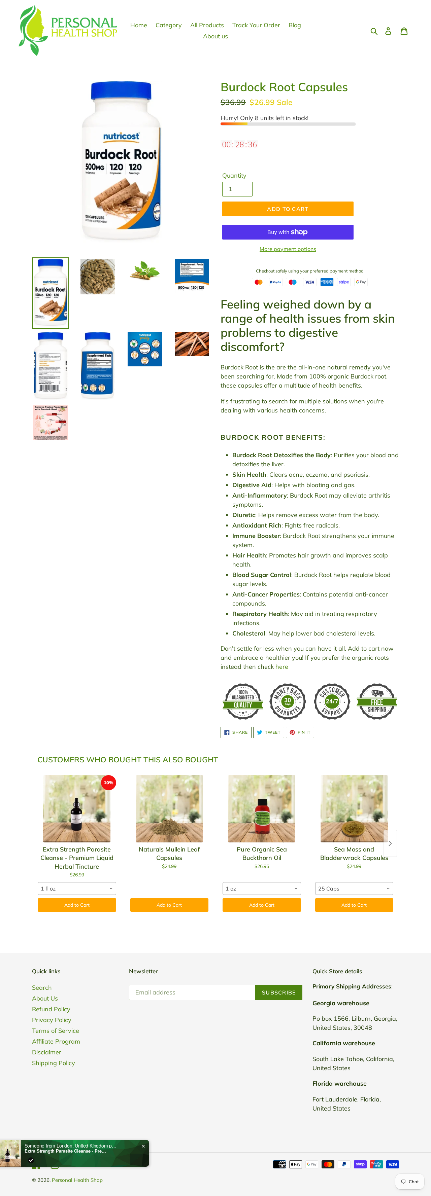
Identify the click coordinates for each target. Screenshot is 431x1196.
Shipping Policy (53, 1063)
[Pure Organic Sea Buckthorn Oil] (262, 808)
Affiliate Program (56, 1041)
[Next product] (390, 843)
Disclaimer (46, 1052)
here (281, 667)
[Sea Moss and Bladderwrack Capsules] (354, 808)
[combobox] (77, 888)
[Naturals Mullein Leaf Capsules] (169, 808)
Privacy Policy (51, 1020)
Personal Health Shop (77, 1180)
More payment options (288, 249)
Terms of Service (55, 1031)
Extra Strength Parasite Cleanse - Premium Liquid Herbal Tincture (81, 1151)
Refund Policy (51, 1009)
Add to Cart (77, 905)
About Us (45, 998)
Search (42, 987)
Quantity (234, 175)
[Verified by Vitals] (45, 1160)
